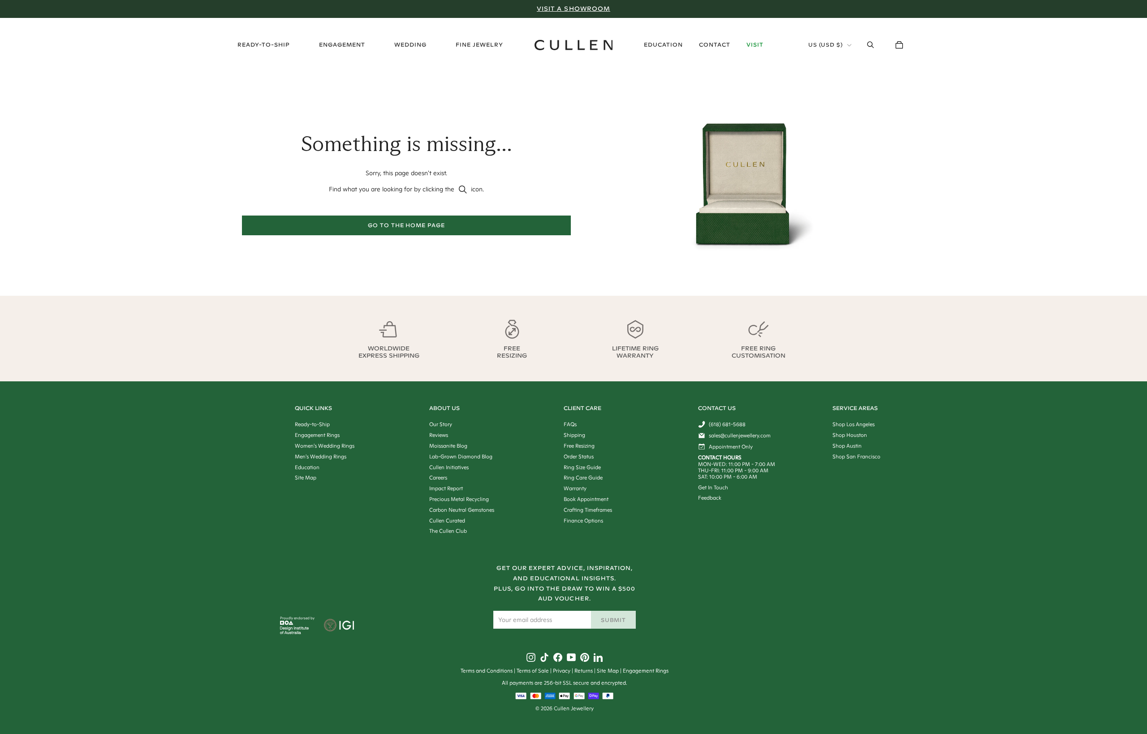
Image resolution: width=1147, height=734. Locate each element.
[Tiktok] (544, 657)
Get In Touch (713, 487)
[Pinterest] (584, 657)
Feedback (709, 497)
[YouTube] (571, 657)
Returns (583, 670)
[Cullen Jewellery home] (574, 45)
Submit (613, 620)
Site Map (608, 670)
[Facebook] (557, 657)
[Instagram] (530, 657)
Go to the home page (406, 225)
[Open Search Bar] (870, 44)
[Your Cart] (899, 44)
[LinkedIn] (598, 657)
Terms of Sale (533, 670)
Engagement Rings (645, 670)
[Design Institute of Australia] (294, 632)
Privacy (561, 670)
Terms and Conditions (487, 670)
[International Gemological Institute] (339, 626)
